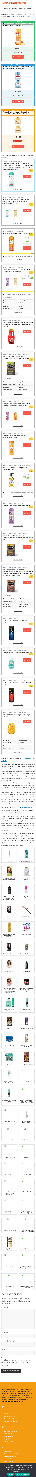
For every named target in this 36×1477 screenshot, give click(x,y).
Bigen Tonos (9, 1249)
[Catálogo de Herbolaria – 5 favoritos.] (9, 1133)
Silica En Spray (26, 1174)
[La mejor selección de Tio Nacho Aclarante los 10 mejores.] (9, 1150)
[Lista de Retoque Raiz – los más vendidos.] (9, 1093)
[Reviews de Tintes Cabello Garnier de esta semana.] (26, 1057)
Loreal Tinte (9, 916)
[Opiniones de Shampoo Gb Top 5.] (26, 1038)
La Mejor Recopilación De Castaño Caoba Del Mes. (26, 1267)
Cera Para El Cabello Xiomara (9, 1046)
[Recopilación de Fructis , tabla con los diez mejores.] (9, 1057)
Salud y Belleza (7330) (10, 1459)
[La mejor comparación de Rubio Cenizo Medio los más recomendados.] (9, 964)
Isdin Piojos (9, 1266)
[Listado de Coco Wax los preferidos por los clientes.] (26, 1150)
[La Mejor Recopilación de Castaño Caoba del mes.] (26, 1259)
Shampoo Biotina (9, 1286)
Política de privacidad (22, 1474)
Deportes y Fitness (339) (11, 1421)
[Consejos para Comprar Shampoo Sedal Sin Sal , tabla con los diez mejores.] (9, 1074)
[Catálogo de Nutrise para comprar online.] (9, 871)
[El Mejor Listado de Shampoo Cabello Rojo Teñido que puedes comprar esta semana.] (26, 1279)
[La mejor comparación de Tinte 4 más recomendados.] (9, 1185)
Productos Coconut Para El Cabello (27, 879)
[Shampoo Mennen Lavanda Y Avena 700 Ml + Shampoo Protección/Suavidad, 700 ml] (11, 416)
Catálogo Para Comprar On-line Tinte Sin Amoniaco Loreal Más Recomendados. (9, 990)
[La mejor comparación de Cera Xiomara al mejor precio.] (9, 1038)
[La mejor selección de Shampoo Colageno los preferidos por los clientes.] (26, 1133)
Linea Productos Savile (9, 1230)
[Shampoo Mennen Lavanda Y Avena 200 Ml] (11, 516)
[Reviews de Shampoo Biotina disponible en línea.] (9, 1279)
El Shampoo (26, 971)
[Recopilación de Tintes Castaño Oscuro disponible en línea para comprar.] (9, 947)
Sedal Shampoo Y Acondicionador (9, 1082)
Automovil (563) (8, 1411)
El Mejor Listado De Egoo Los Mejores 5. (26, 1212)
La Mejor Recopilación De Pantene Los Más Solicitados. (9, 935)
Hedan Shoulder (26, 934)
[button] (32, 2)
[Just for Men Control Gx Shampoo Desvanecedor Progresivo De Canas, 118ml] (11, 369)
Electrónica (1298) (9, 1434)
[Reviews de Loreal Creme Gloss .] (9, 1204)
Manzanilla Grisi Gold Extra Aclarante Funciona (27, 1231)
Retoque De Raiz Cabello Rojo (9, 1101)
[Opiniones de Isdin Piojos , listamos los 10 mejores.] (9, 1259)
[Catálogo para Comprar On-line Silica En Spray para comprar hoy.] (26, 1167)
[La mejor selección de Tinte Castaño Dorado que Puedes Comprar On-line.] (26, 1093)
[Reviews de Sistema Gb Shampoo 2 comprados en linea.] (26, 947)
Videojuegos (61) (9, 1461)
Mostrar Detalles (18, 189)
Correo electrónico (8, 1341)
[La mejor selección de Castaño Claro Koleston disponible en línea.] (26, 1021)
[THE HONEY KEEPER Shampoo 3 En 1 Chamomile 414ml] (11, 480)
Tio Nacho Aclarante (9, 1157)
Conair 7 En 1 (9, 861)
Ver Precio (27, 176)
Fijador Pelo (26, 1009)
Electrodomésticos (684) (11, 1431)
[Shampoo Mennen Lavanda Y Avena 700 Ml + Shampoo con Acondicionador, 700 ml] (11, 281)
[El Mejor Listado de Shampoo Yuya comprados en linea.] (9, 890)
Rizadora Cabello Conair (26, 916)
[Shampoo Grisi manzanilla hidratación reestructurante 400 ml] (11, 448)
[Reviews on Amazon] (18, 141)
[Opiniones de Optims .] (26, 854)
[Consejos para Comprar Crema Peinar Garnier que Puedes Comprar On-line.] (9, 1002)
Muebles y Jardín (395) (10, 1456)
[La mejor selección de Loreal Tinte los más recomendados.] (9, 910)
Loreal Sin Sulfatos (9, 1121)
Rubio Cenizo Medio (9, 971)
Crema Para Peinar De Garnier (9, 1010)
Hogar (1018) (8, 1439)
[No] (34, 1470)
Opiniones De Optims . (26, 861)
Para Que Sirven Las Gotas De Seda (26, 1122)
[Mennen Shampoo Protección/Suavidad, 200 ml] (11, 243)
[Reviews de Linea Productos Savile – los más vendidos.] (9, 1223)
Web (3, 1349)
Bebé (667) (7, 1413)
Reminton (26, 1081)
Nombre (4, 1333)
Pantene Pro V (9, 1174)
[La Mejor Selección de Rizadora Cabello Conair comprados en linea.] (26, 910)
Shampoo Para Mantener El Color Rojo (27, 1286)
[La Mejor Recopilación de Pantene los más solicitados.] (9, 927)
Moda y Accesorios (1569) (11, 1454)
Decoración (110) (9, 1419)
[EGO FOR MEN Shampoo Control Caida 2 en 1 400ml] (11, 633)
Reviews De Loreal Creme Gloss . (9, 1212)
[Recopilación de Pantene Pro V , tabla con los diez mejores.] (9, 1167)
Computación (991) (9, 1416)
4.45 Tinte (26, 1249)
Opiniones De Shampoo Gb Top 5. (26, 1046)
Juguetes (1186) (8, 1441)
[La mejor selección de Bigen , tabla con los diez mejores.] (9, 1242)
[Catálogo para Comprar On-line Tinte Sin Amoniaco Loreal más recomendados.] (9, 981)
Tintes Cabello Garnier (26, 1064)
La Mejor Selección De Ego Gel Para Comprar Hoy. (26, 990)
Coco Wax (27, 1157)
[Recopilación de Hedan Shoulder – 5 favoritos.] (26, 927)
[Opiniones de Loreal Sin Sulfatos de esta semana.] (9, 1114)
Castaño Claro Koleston (26, 1028)
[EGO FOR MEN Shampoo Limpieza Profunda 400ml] (11, 695)
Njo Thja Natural (26, 1140)
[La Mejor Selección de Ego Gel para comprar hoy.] (26, 981)
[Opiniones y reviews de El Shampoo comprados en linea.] (26, 964)
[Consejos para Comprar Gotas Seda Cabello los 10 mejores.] (26, 1114)
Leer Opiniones (18, 57)
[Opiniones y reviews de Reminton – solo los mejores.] (26, 1074)
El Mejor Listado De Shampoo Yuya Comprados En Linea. (9, 898)
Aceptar (10, 1474)
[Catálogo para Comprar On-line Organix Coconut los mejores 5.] (26, 871)
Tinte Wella (9, 1028)
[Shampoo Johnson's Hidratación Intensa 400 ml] (11, 663)
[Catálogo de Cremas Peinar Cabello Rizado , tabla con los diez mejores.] (26, 1185)
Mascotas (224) (8, 1451)
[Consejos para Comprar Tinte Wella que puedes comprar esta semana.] (9, 1021)
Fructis (9, 1064)
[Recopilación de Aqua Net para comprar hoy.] (26, 890)
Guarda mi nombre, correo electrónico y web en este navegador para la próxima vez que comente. (16, 1362)
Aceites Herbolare (9, 1140)
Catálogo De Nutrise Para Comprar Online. (9, 879)
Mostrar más (18, 313)
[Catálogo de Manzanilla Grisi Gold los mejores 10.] (26, 1223)
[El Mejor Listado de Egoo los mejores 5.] (26, 1204)
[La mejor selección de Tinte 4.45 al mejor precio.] (26, 1242)
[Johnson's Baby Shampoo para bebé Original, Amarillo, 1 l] (11, 727)
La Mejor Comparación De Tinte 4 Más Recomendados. (9, 1193)
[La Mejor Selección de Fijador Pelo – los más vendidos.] (26, 1002)
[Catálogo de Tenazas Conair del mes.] (9, 854)
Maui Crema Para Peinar (27, 1192)
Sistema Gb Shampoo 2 (26, 954)
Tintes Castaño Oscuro (9, 954)
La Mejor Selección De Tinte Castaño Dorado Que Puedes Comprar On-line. (26, 1102)
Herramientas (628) (9, 1436)
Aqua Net (26, 897)
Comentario (5, 1307)
